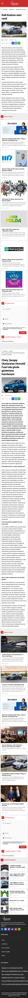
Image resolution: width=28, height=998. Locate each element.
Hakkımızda (4, 944)
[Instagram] (9, 929)
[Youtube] (15, 929)
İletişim (3, 955)
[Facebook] (2, 929)
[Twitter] (5, 929)
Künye (3, 940)
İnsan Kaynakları (6, 948)
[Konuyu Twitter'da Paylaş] (16, 43)
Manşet (11, 351)
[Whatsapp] (19, 929)
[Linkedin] (12, 929)
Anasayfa (5, 9)
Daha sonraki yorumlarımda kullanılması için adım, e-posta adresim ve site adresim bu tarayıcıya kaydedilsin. (14, 328)
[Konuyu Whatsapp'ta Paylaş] (19, 43)
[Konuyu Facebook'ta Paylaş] (13, 43)
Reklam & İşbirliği (6, 951)
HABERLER (11, 9)
